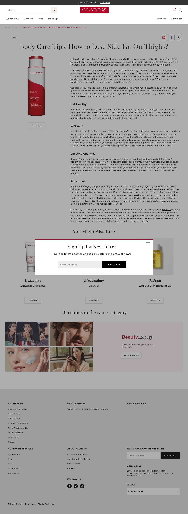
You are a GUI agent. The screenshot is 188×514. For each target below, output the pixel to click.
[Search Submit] (54, 10)
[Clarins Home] (94, 9)
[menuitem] (174, 10)
